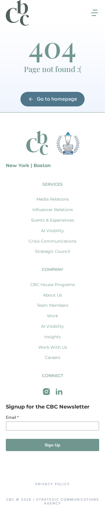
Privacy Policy (52, 484)
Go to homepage (57, 99)
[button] (94, 12)
